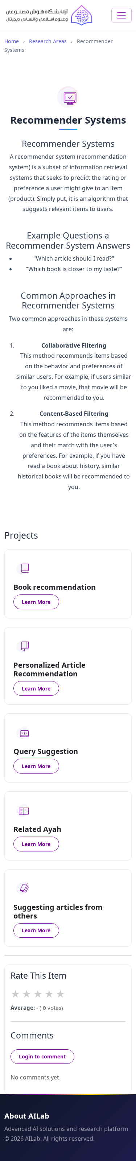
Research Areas (48, 41)
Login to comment (42, 1056)
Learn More (36, 601)
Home (11, 41)
